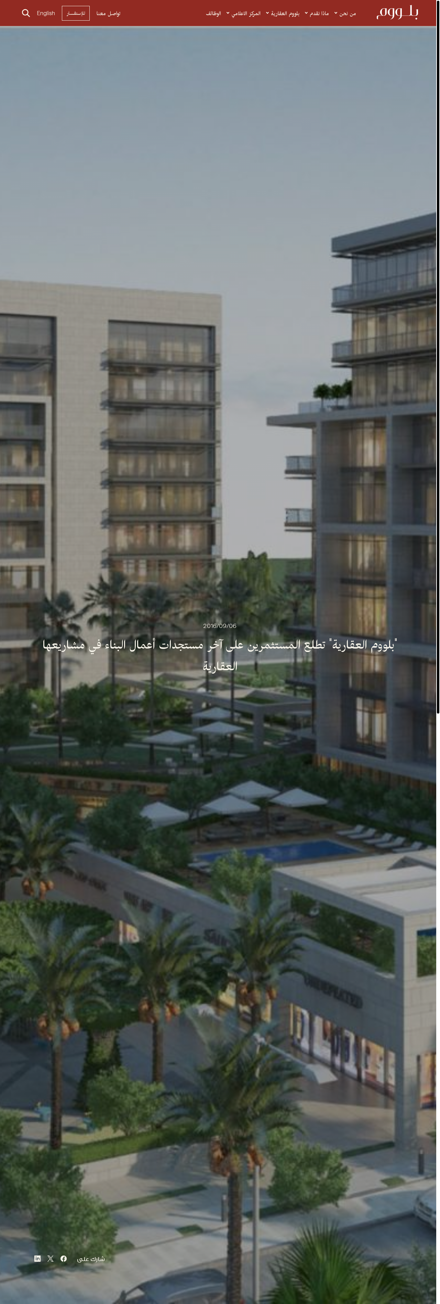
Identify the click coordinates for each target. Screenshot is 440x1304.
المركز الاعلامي (246, 13)
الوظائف (213, 13)
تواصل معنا (109, 13)
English (46, 13)
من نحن (347, 13)
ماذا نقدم (319, 13)
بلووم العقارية (285, 13)
